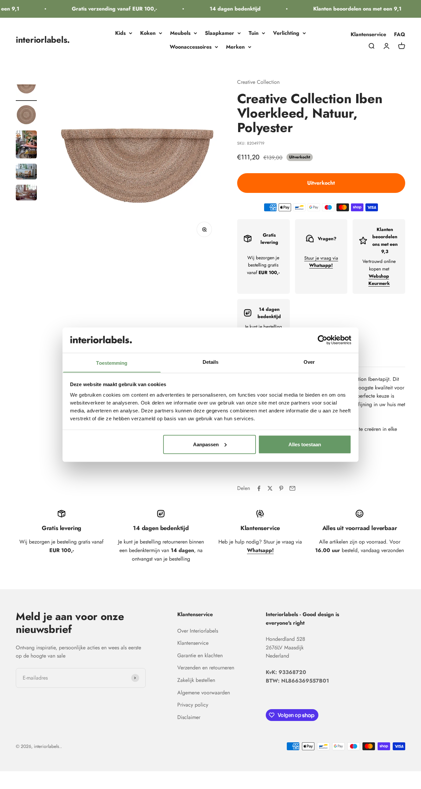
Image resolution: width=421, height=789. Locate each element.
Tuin (254, 33)
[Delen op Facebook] (258, 488)
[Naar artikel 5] (26, 193)
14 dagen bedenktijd (230, 8)
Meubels (180, 33)
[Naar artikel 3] (26, 145)
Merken (235, 47)
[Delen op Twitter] (270, 488)
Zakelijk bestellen (196, 680)
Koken (148, 33)
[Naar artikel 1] (26, 89)
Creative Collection (258, 82)
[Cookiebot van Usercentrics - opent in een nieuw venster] (322, 340)
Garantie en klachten (200, 655)
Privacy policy (192, 704)
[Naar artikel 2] (26, 115)
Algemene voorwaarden (203, 692)
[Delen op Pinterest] (281, 488)
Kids (120, 33)
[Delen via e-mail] (292, 488)
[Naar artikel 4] (26, 172)
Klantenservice (368, 34)
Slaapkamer (219, 33)
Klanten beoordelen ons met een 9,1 (353, 8)
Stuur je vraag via (321, 261)
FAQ (399, 34)
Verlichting (286, 33)
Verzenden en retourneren (205, 667)
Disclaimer (188, 717)
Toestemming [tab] (111, 362)
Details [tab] (211, 361)
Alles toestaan (304, 444)
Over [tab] (309, 361)
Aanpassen (206, 444)
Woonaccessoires (190, 47)
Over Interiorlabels (197, 631)
